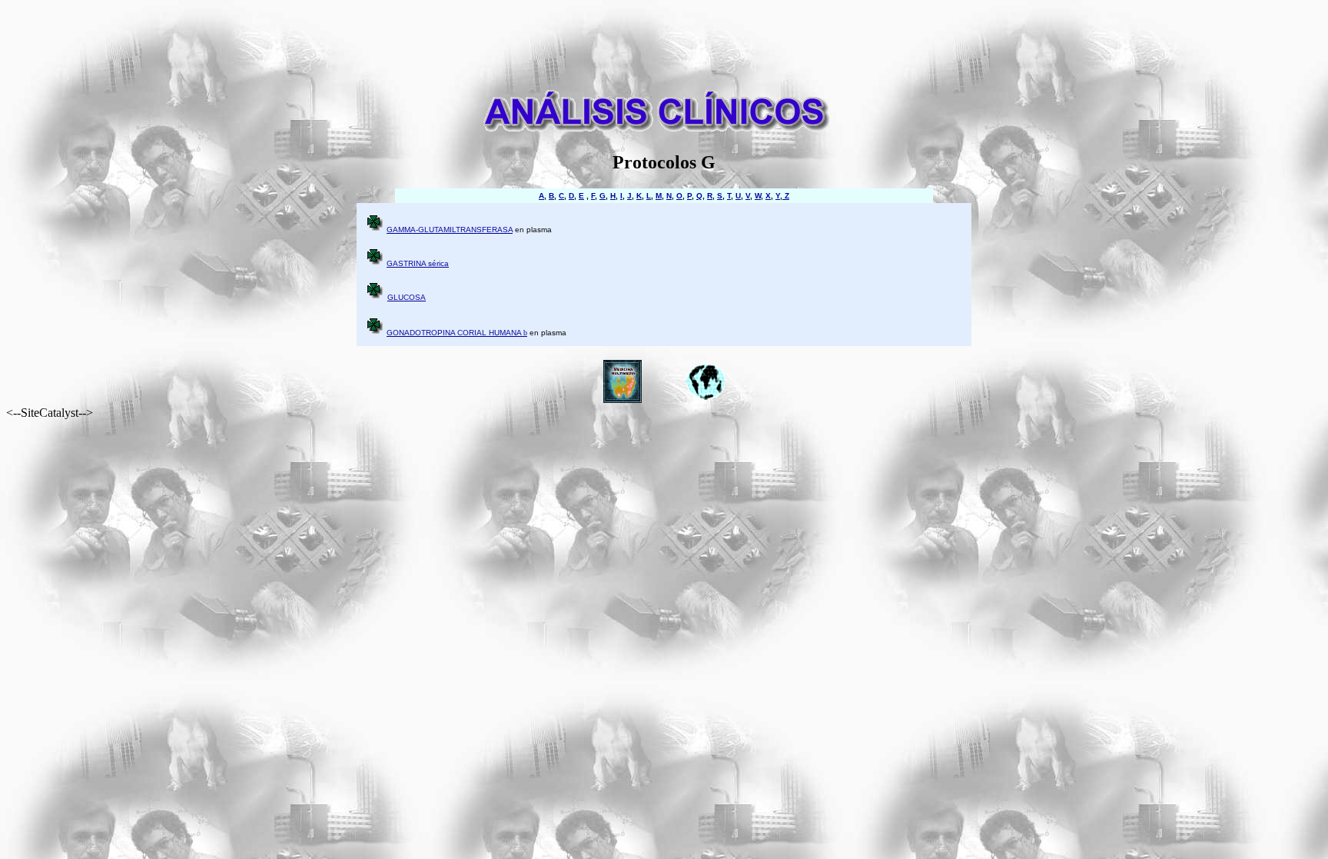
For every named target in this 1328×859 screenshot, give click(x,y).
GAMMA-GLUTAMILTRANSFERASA (450, 229)
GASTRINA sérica (418, 263)
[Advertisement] (664, 40)
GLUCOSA (406, 297)
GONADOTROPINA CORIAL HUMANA (457, 332)
